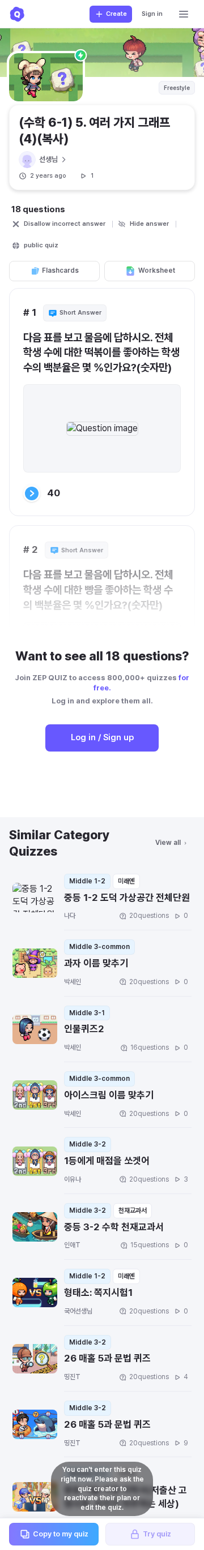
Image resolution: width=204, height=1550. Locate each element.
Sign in (152, 14)
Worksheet (156, 270)
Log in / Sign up (102, 737)
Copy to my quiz (60, 1534)
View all (168, 843)
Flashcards (60, 270)
